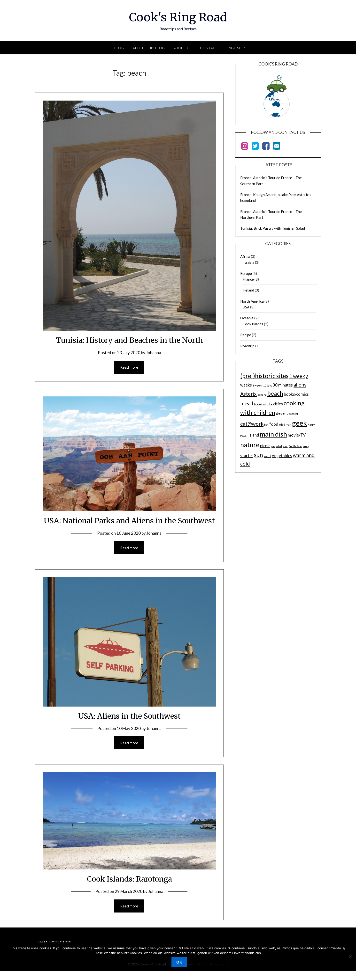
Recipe (245, 335)
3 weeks (258, 385)
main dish (273, 434)
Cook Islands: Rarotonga (129, 878)
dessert (293, 413)
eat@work (251, 424)
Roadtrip (247, 346)
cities (278, 403)
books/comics (296, 394)
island (253, 435)
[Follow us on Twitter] (255, 146)
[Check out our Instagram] (244, 146)
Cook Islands (253, 324)
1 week (297, 376)
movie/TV (297, 435)
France (248, 279)
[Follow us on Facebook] (266, 146)
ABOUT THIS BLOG (148, 48)
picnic (265, 445)
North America (252, 301)
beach (275, 393)
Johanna (153, 352)
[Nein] (350, 956)
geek (299, 423)
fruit (288, 424)
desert (282, 413)
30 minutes (283, 384)
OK (179, 962)
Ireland (248, 290)
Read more (129, 367)
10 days (267, 385)
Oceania (247, 318)
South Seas (295, 446)
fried (282, 424)
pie (273, 446)
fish (266, 424)
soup (285, 446)
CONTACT (209, 48)
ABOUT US (182, 48)
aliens (300, 384)
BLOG (119, 48)
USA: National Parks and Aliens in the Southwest (129, 520)
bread (246, 403)
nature (249, 445)
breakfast (260, 404)
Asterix (248, 394)
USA (246, 307)
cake (269, 404)
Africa (245, 256)
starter (246, 455)
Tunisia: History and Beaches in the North (129, 340)
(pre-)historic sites (264, 375)
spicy (306, 446)
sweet (267, 456)
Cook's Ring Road (178, 17)
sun (258, 454)
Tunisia (248, 262)
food (273, 424)
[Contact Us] (276, 146)
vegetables (282, 455)
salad (279, 446)
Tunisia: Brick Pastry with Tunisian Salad (272, 228)
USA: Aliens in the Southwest (129, 716)
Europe (246, 273)
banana (262, 394)
